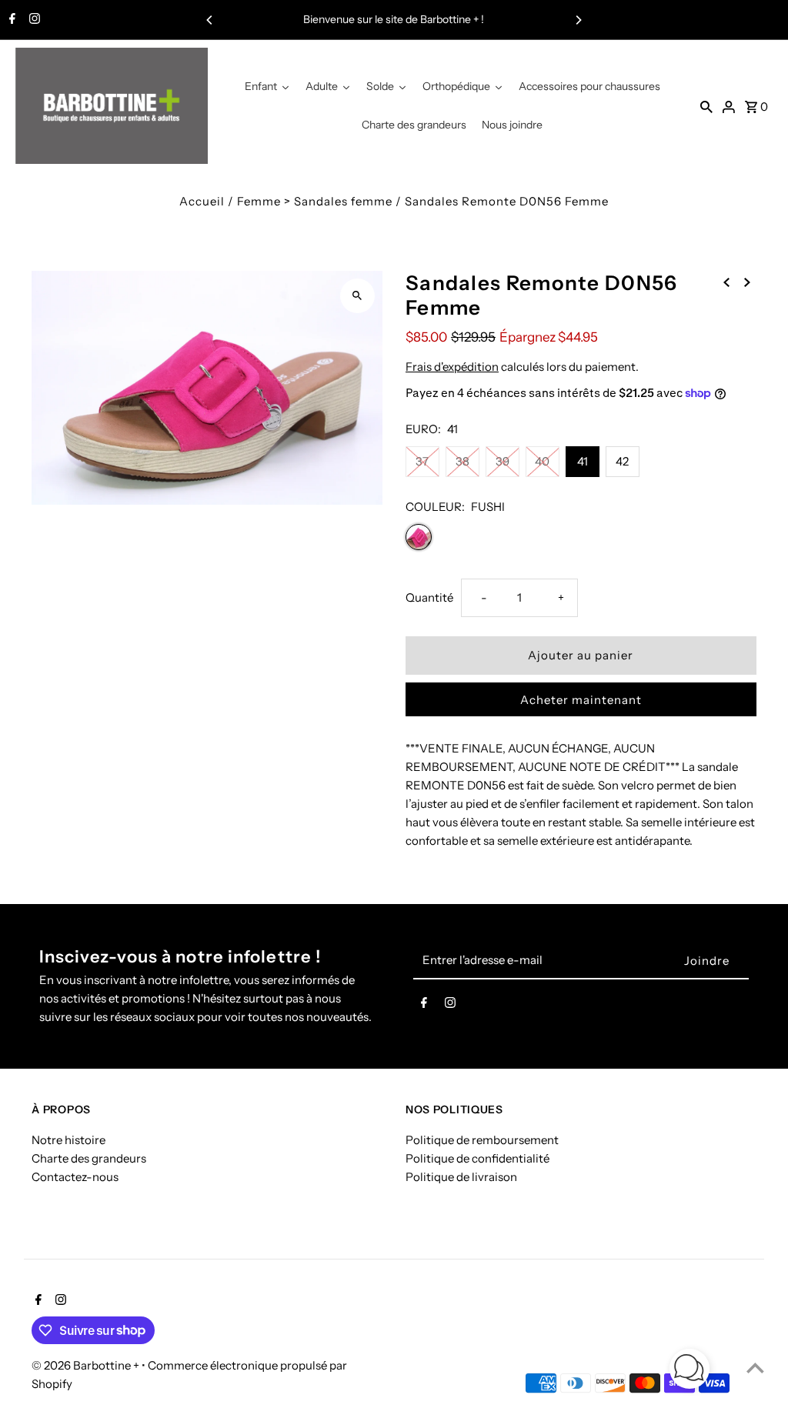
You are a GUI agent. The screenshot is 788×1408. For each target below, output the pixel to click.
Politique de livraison (461, 1176)
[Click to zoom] (357, 296)
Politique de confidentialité (477, 1158)
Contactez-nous (75, 1176)
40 (542, 461)
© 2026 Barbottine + (87, 1365)
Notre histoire (68, 1140)
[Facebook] (10, 20)
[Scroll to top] (755, 1367)
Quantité (429, 597)
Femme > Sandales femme (314, 201)
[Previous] (210, 20)
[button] (689, 1371)
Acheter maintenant (581, 699)
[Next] (577, 20)
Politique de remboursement (482, 1140)
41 (582, 461)
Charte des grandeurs (89, 1158)
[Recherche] (706, 106)
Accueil (202, 201)
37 (422, 461)
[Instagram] (32, 20)
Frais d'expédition (452, 366)
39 (502, 461)
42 (622, 461)
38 (462, 461)
